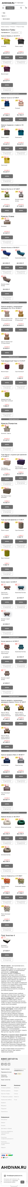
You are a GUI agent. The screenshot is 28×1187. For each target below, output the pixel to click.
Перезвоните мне (6, 1072)
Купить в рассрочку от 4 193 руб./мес (7, 666)
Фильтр (14, 23)
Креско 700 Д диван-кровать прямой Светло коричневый (5, 738)
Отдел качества (5, 1079)
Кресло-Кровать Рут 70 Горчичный (21, 319)
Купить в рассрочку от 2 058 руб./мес (7, 62)
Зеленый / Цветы (6, 433)
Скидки (16, 1090)
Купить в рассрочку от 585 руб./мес (21, 387)
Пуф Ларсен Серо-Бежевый (6, 496)
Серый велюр (19, 765)
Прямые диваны (5, 1090)
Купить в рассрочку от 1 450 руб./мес (7, 483)
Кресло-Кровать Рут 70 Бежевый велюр (7, 319)
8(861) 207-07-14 (9, 1059)
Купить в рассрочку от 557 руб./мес (21, 546)
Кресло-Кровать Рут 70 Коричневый (7, 342)
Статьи (16, 1093)
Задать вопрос (5, 1069)
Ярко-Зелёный (5, 558)
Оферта (3, 1147)
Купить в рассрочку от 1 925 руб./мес (7, 153)
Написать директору (4, 1075)
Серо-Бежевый (19, 371)
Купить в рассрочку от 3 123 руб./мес (7, 449)
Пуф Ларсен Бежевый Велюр (5, 468)
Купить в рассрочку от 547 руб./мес (7, 387)
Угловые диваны (5, 1087)
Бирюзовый (18, 137)
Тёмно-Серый (5, 530)
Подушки (3, 1108)
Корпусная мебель (6, 1099)
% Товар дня (10, 8)
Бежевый (3, 226)
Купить (7, 57)
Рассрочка (4, 1119)
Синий (2, 108)
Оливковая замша (20, 886)
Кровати (3, 1102)
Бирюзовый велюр (20, 258)
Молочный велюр (6, 827)
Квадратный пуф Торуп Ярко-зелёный (7, 400)
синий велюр (4, 258)
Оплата (3, 1125)
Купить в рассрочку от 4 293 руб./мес (21, 665)
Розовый (17, 108)
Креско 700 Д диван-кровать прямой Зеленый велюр (6, 715)
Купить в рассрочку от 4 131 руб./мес (7, 242)
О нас (15, 1099)
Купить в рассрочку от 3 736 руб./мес (7, 902)
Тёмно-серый (19, 46)
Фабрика (16, 1087)
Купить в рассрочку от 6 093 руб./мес (7, 272)
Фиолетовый (4, 74)
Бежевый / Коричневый (4, 946)
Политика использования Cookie (5, 1143)
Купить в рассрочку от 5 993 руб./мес (7, 298)
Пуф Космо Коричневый (4, 593)
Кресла (3, 15)
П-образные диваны (7, 1096)
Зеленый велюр (19, 827)
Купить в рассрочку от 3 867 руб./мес (7, 781)
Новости (16, 1096)
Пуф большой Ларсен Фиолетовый (21, 467)
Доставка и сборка (6, 1128)
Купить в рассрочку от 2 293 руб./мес (7, 606)
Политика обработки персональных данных (7, 1133)
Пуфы (4, 12)
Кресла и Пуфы (5, 1093)
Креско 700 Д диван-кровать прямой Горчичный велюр (20, 715)
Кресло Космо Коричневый (5, 652)
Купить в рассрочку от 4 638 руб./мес (7, 842)
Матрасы (3, 1105)
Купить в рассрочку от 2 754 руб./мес (7, 959)
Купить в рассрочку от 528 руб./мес (7, 546)
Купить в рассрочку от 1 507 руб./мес (21, 482)
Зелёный (3, 46)
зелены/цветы (5, 199)
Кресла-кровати (6, 18)
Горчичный (4, 165)
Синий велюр (4, 765)
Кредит (3, 1122)
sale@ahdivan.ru (18, 1070)
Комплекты (4, 1111)
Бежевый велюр (5, 854)
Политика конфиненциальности (7, 1138)
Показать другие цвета (14, 93)
